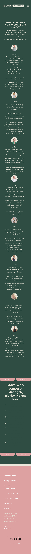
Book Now (7, 454)
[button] (28, 6)
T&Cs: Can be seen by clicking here (10, 527)
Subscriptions (23, 454)
